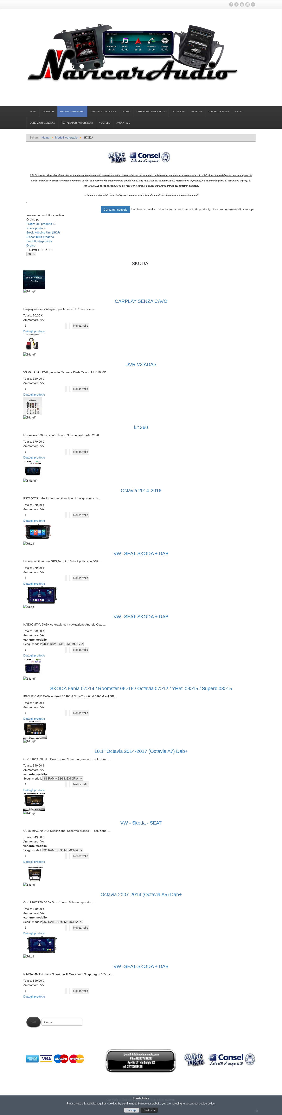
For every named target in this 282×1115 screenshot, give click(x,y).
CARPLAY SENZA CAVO (141, 301)
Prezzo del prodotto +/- (41, 223)
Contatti (48, 111)
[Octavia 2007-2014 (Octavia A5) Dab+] (36, 872)
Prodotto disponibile (39, 241)
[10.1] (36, 729)
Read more (149, 1110)
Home (33, 111)
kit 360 (141, 427)
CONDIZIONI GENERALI (42, 123)
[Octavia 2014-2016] (34, 468)
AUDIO (126, 111)
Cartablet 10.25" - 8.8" (104, 111)
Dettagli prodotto (34, 331)
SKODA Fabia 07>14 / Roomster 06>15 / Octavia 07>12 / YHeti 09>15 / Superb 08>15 (141, 688)
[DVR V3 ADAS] (34, 342)
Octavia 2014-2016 (141, 490)
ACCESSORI (178, 111)
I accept (131, 1110)
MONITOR (196, 111)
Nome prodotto (36, 228)
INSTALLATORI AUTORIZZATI (77, 123)
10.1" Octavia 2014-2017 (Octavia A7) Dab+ (141, 751)
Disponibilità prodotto (40, 236)
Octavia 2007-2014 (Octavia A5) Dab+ (141, 894)
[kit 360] (34, 405)
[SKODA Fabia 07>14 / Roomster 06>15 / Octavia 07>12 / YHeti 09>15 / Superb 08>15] (34, 666)
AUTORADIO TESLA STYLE (151, 111)
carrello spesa (219, 111)
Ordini (239, 111)
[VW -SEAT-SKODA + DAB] (39, 531)
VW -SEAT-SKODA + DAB (141, 553)
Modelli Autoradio (72, 111)
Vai (33, 1022)
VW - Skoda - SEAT (141, 823)
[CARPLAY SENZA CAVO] (35, 279)
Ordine (30, 245)
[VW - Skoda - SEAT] (35, 801)
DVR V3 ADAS (141, 364)
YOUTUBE (104, 123)
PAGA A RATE (123, 123)
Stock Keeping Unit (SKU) (43, 232)
